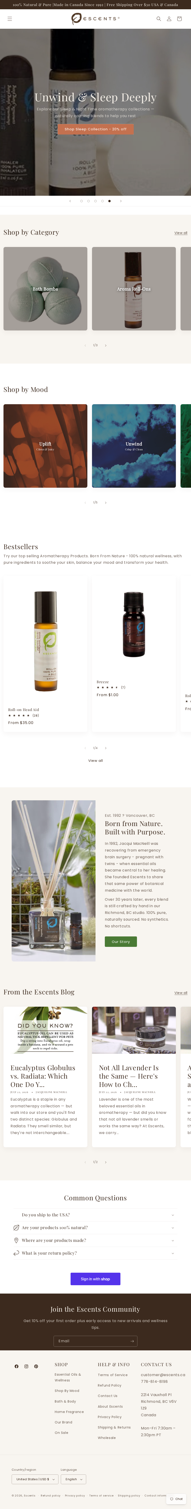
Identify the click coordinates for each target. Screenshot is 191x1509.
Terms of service (101, 1495)
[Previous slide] (70, 201)
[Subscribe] (132, 1341)
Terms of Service (113, 1375)
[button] (10, 19)
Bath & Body (65, 1401)
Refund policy (51, 1495)
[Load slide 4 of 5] (102, 201)
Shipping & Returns (114, 1427)
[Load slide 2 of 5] (88, 201)
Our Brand (63, 1422)
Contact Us (108, 1396)
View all (181, 233)
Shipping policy (129, 1495)
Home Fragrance (69, 1412)
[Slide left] (85, 345)
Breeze (103, 681)
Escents (30, 1495)
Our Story (121, 941)
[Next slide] (121, 201)
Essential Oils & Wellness (68, 1377)
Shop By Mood (67, 1390)
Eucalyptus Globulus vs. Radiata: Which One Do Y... (42, 1075)
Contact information (159, 1495)
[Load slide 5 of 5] (109, 201)
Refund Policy (110, 1385)
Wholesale (107, 1437)
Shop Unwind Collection (96, 142)
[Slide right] (106, 345)
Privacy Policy (110, 1417)
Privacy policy (75, 1495)
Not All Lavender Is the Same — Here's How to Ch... (129, 1075)
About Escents (110, 1406)
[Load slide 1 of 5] (81, 201)
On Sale (61, 1432)
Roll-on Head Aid (23, 709)
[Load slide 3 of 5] (95, 201)
